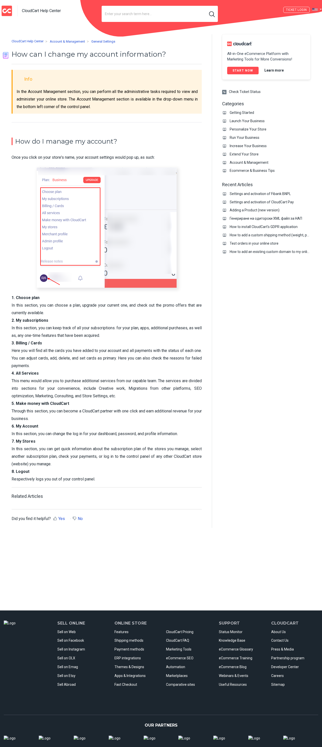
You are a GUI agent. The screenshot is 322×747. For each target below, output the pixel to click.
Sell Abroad (66, 685)
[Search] (212, 14)
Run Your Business (244, 138)
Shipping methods (128, 640)
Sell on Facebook (70, 640)
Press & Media (282, 649)
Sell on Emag (67, 667)
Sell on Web (66, 632)
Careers (277, 676)
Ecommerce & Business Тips (252, 171)
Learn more (274, 70)
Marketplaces (177, 676)
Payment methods (129, 649)
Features (121, 632)
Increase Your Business (248, 146)
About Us (278, 632)
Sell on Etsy (66, 676)
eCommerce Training (235, 658)
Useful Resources (233, 685)
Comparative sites (180, 685)
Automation (175, 667)
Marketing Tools (178, 649)
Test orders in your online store (254, 243)
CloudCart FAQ (177, 640)
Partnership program (287, 658)
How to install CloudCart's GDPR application (264, 227)
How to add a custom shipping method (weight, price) (272, 235)
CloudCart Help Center (28, 41)
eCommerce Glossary (236, 649)
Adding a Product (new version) (254, 210)
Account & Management (67, 42)
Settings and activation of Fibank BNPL (260, 194)
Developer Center (285, 667)
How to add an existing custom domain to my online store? (276, 252)
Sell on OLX (66, 658)
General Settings (103, 42)
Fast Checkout (125, 685)
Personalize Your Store (248, 129)
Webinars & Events (233, 676)
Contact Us (280, 640)
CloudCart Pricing (179, 632)
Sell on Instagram (71, 649)
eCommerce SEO (179, 658)
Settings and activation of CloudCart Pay (262, 202)
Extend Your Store (244, 154)
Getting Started (242, 113)
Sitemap (278, 685)
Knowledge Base (232, 640)
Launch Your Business (247, 121)
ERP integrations (127, 658)
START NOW (242, 70)
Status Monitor (231, 632)
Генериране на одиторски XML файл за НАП (266, 218)
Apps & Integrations (130, 676)
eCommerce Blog (233, 667)
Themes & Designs (129, 667)
